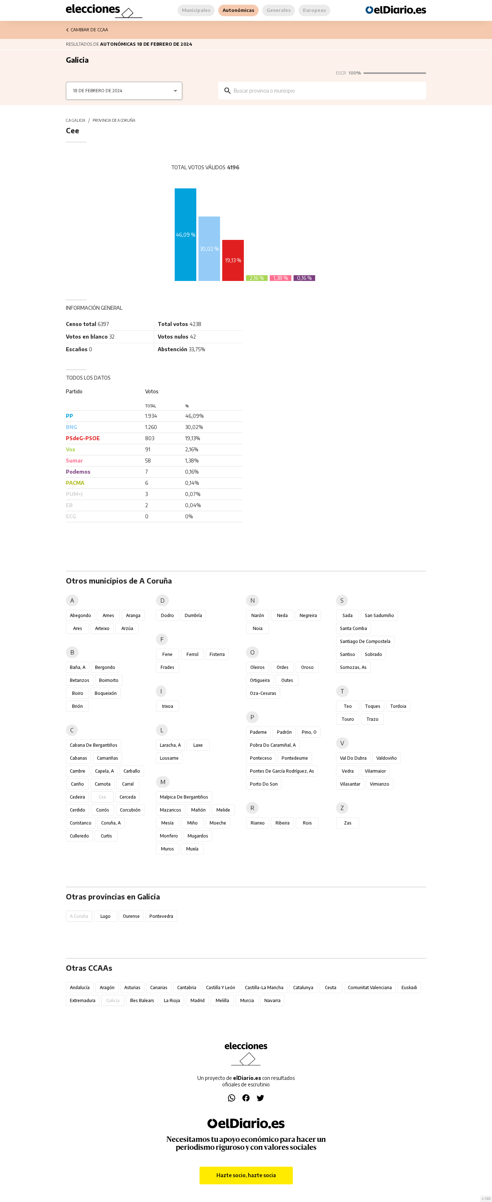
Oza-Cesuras (263, 693)
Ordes (283, 667)
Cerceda (128, 797)
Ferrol (192, 654)
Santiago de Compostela (365, 641)
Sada (348, 615)
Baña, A (77, 667)
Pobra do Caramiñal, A (273, 745)
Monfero (169, 836)
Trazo (372, 719)
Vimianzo (379, 784)
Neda (282, 615)
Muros (167, 849)
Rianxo (258, 823)
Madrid (198, 1000)
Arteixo (102, 628)
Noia (258, 628)
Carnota (103, 784)
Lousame (169, 758)
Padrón (284, 732)
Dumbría (193, 615)
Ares (77, 628)
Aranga (133, 615)
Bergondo (105, 667)
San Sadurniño (379, 615)
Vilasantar (350, 784)
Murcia (247, 1000)
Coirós (102, 810)
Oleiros (257, 667)
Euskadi (409, 987)
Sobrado (373, 654)
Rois (307, 823)
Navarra (272, 1000)
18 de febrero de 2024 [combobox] (97, 90)
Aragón (107, 987)
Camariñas (107, 758)
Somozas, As (353, 667)
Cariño (77, 784)
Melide (223, 810)
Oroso (307, 667)
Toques (372, 706)
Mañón (198, 810)
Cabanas (78, 758)
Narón (257, 615)
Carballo (132, 771)
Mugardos (198, 836)
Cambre (77, 771)
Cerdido (77, 810)
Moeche (218, 823)
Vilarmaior (375, 771)
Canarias (158, 987)
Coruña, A (111, 823)
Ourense (131, 916)
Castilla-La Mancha (264, 987)
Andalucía (80, 987)
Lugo (105, 916)
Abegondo (80, 615)
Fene (167, 654)
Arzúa (127, 628)
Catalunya (303, 987)
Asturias (132, 987)
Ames (108, 615)
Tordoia (398, 706)
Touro (347, 719)
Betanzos (79, 680)
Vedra (348, 771)
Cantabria (186, 987)
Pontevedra (161, 916)
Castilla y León (220, 987)
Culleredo (79, 836)
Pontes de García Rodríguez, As (282, 771)
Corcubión (130, 810)
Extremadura (82, 1000)
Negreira (308, 615)
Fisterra (217, 654)
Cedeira (77, 797)
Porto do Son (264, 784)
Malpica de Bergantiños (184, 797)
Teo (348, 706)
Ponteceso (261, 758)
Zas (348, 823)
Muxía (192, 849)
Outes (287, 680)
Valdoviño (386, 758)
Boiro (77, 693)
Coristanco (80, 823)
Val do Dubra (353, 758)
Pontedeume (295, 758)
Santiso (347, 654)
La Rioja (172, 1000)
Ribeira (283, 823)
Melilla (222, 1000)
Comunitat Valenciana (370, 987)
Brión (77, 706)
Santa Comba (353, 628)
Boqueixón (106, 693)
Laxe (198, 745)
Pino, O (309, 732)
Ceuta (330, 987)
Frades (167, 667)
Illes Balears (142, 1000)
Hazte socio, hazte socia (246, 1175)
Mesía (167, 823)
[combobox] (327, 90)
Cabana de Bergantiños (93, 745)
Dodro (167, 615)
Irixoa (167, 706)
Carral (128, 784)
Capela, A (104, 771)
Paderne (258, 732)
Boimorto (108, 680)
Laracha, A (170, 745)
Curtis (106, 836)
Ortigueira (260, 680)
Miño (192, 823)
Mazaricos (170, 810)
